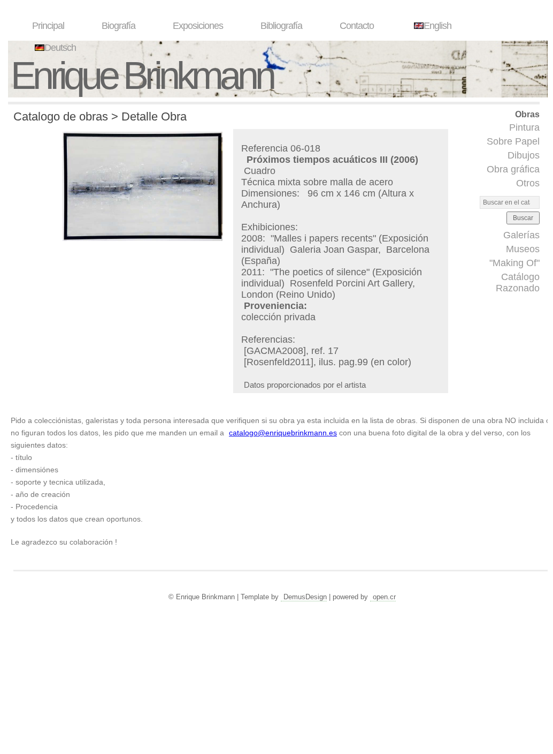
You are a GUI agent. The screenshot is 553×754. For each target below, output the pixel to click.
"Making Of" (514, 263)
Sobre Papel (513, 141)
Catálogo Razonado (518, 282)
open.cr (384, 597)
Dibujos (524, 155)
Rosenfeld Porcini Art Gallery (351, 283)
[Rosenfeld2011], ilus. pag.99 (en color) (327, 362)
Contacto (357, 25)
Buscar (523, 218)
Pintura (524, 127)
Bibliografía (281, 25)
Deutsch (60, 47)
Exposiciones (198, 25)
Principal (48, 25)
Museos (523, 249)
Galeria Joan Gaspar (334, 249)
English (437, 25)
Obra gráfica (513, 169)
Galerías (521, 235)
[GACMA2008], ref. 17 (291, 350)
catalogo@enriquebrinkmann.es (283, 432)
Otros (528, 183)
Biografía (118, 25)
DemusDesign (305, 597)
